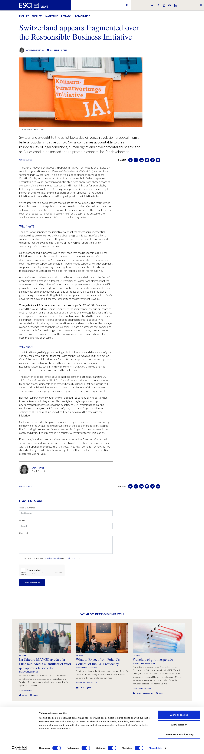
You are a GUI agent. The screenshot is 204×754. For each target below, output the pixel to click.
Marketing (51, 16)
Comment (23, 533)
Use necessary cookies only (179, 734)
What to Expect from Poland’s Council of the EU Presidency (98, 661)
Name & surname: (27, 507)
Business (37, 16)
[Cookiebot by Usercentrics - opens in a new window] (19, 748)
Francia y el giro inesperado (153, 659)
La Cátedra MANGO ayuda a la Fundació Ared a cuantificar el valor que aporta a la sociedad (45, 663)
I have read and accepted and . (51, 558)
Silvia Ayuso (24, 672)
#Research (23, 690)
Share (35, 695)
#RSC (30, 160)
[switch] (86, 748)
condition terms (72, 558)
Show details (155, 748)
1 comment (148, 693)
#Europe (23, 160)
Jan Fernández (82, 667)
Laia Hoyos (30, 50)
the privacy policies (52, 558)
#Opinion (147, 688)
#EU (77, 682)
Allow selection (179, 724)
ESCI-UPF (24, 16)
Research (66, 16)
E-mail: (22, 520)
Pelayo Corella (139, 663)
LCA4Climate (82, 16)
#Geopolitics (92, 682)
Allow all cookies (179, 715)
